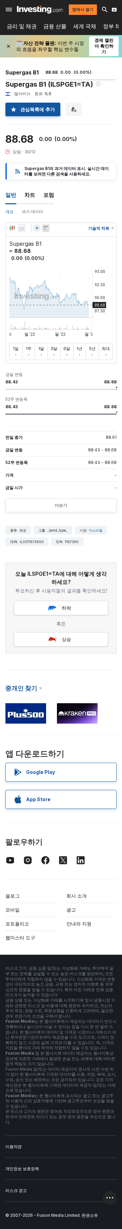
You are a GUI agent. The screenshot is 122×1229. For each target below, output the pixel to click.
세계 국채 (84, 26)
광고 (71, 910)
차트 (29, 194)
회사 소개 (76, 896)
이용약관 (13, 1146)
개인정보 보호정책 (22, 1168)
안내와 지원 (79, 924)
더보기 (61, 505)
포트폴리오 (17, 924)
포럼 (48, 194)
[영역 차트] (21, 228)
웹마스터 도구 (20, 937)
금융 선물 (54, 26)
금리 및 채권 (22, 26)
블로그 (12, 896)
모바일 (12, 910)
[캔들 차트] (12, 228)
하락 (66, 608)
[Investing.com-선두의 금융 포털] (40, 9)
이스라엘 (95, 530)
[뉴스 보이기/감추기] (45, 228)
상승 (66, 639)
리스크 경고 (16, 1190)
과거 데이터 (32, 211)
